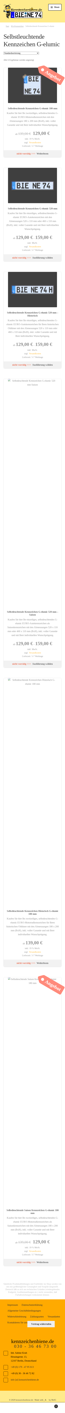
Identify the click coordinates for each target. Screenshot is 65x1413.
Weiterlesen (42, 153)
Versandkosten (35, 142)
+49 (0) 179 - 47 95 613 (22, 1367)
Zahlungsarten (37, 1316)
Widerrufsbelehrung (16, 1316)
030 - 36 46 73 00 (35, 1346)
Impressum (12, 1305)
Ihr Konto (11, 1408)
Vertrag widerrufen (41, 1324)
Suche (32, 1408)
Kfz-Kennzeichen (17, 26)
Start (7, 26)
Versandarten (54, 1316)
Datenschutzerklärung (32, 1305)
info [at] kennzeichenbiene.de (25, 1379)
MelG (53, 1400)
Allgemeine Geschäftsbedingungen (24, 1310)
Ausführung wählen (42, 257)
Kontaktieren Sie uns (17, 1322)
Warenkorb (50, 1405)
